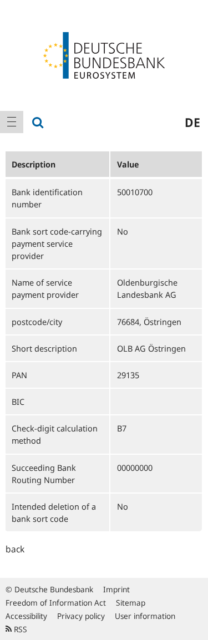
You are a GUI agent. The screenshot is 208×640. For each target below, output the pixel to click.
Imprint (116, 589)
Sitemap (130, 602)
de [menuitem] (192, 122)
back (15, 549)
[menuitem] (11, 122)
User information (145, 616)
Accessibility (26, 616)
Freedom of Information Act (56, 602)
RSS (19, 629)
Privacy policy (81, 616)
